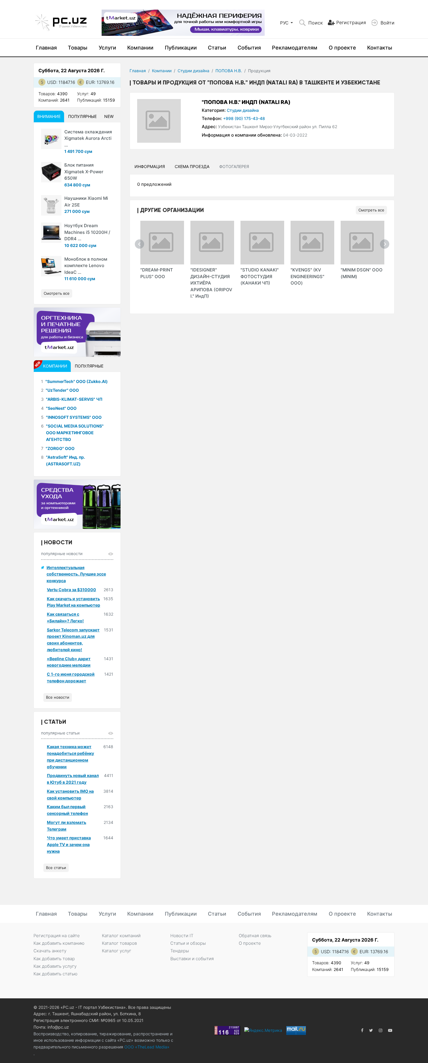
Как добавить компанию (58, 943)
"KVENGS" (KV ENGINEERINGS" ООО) (307, 276)
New (109, 116)
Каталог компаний (121, 935)
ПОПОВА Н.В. (228, 70)
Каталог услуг (116, 950)
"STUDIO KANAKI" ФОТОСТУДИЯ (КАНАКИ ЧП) (259, 276)
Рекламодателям (294, 48)
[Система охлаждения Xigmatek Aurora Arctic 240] (51, 139)
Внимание (49, 116)
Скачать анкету (49, 950)
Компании (140, 48)
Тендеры (179, 950)
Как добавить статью (55, 974)
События (249, 48)
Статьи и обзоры (188, 943)
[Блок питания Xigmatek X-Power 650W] (51, 172)
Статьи (217, 48)
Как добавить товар (54, 958)
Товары (77, 48)
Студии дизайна (193, 70)
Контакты (379, 48)
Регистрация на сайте (56, 935)
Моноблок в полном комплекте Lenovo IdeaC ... (85, 265)
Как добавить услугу (55, 966)
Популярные (82, 116)
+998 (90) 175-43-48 (244, 118)
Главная (46, 48)
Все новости (57, 697)
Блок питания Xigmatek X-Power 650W (83, 171)
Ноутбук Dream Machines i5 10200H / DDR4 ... (87, 232)
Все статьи (56, 867)
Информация (150, 166)
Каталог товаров (119, 943)
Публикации (181, 48)
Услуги (107, 48)
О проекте (342, 48)
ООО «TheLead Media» (146, 1046)
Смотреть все (371, 210)
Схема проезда (192, 166)
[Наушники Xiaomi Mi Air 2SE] (51, 205)
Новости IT (181, 935)
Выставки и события (192, 958)
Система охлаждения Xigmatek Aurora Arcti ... (88, 138)
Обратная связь (255, 935)
